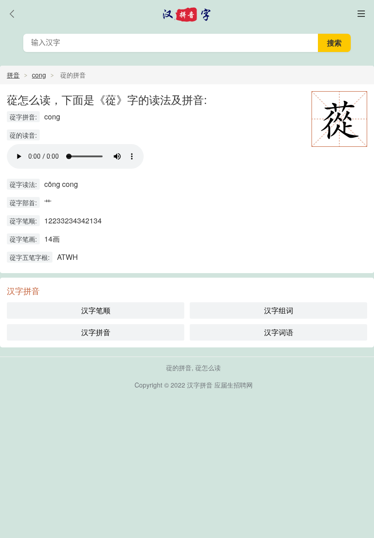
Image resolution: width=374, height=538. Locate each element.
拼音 (13, 75)
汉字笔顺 (95, 310)
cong (39, 75)
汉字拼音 (95, 332)
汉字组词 (278, 310)
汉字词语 (278, 332)
